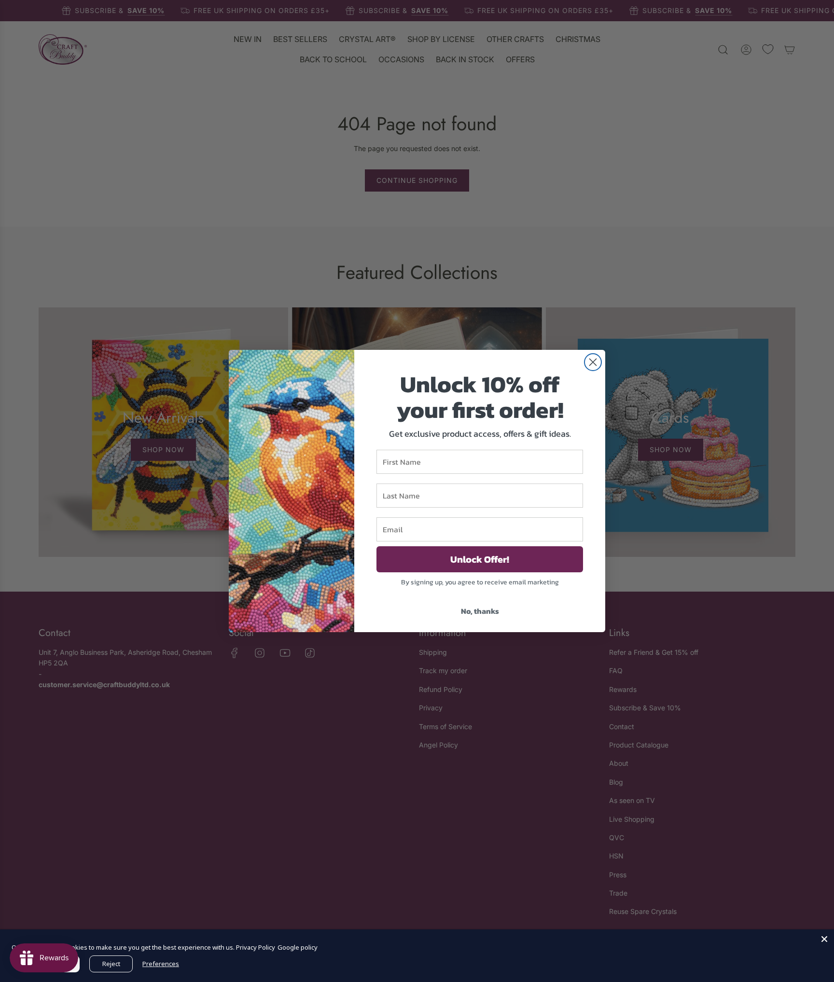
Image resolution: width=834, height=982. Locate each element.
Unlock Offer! (479, 559)
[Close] (824, 939)
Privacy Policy (255, 947)
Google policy (298, 947)
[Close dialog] (592, 362)
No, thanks (480, 611)
